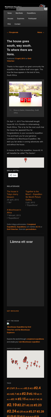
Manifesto (19, 13)
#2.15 (22, 398)
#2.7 (13, 394)
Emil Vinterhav (12, 229)
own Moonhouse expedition (29, 342)
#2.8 (19, 394)
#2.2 (26, 388)
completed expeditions (35, 339)
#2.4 (37, 387)
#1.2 (9, 388)
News (9, 13)
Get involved (13, 311)
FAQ (9, 24)
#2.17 (34, 399)
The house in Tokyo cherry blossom (12, 194)
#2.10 (32, 394)
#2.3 (31, 388)
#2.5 (9, 394)
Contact (17, 24)
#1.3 (14, 388)
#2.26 (25, 411)
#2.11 (39, 394)
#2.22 (29, 405)
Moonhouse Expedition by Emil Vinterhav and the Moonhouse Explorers (19, 330)
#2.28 (40, 411)
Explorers (20, 18)
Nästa (40, 32)
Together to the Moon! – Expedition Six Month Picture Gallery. (34, 195)
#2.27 (32, 411)
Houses (10, 18)
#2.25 (20, 411)
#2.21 (21, 404)
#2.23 (38, 405)
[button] (25, 160)
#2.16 (38, 226)
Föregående (12, 32)
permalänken (31, 229)
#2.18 (39, 399)
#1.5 (22, 388)
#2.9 (25, 393)
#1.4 (19, 388)
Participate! (32, 18)
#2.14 (14, 399)
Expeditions (31, 13)
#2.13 (9, 399)
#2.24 (11, 411)
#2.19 (12, 404)
